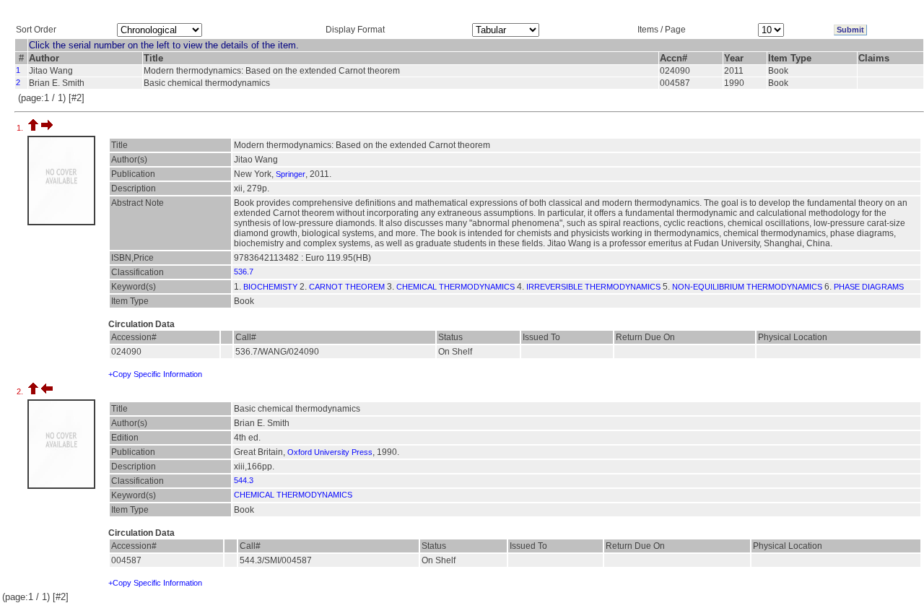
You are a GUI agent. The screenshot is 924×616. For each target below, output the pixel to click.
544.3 (243, 480)
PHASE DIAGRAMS (869, 286)
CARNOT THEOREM (347, 286)
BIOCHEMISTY (270, 286)
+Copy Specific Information (155, 374)
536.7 (243, 271)
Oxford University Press (329, 452)
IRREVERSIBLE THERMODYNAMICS (593, 286)
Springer (290, 174)
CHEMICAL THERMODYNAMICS (455, 286)
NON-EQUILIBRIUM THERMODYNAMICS (747, 286)
